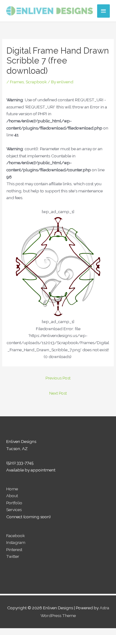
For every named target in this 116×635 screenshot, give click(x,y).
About (12, 495)
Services (14, 509)
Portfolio (14, 502)
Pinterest (14, 549)
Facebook (15, 535)
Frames (17, 81)
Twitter (12, 556)
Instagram (15, 542)
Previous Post (58, 377)
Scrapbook (36, 81)
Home (12, 488)
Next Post (58, 393)
